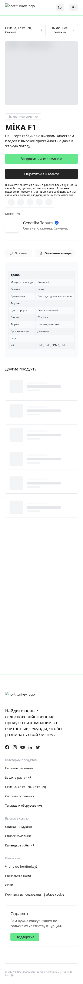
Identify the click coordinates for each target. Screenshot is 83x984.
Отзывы (21, 253)
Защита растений (18, 777)
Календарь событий (19, 845)
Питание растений (19, 768)
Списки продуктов (18, 827)
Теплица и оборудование (23, 805)
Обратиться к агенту (41, 174)
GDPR (9, 885)
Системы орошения (19, 796)
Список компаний (18, 836)
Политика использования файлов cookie (34, 894)
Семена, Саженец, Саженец (18, 30)
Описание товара (58, 253)
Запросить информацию (41, 158)
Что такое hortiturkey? (21, 866)
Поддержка (25, 937)
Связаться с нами (18, 876)
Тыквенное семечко (60, 30)
